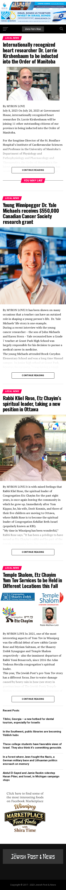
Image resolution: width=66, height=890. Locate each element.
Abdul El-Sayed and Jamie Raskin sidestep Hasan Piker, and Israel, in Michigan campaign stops (31, 777)
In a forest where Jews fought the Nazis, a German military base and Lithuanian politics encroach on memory (30, 760)
